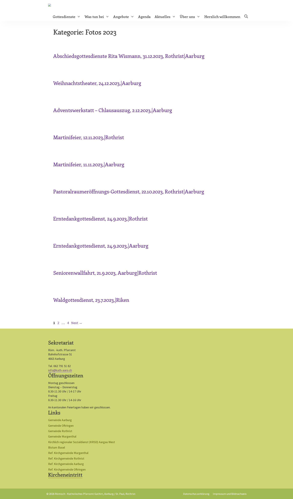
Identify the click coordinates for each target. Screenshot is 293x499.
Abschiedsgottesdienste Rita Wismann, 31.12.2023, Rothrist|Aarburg (128, 56)
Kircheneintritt (65, 474)
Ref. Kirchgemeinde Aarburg (66, 464)
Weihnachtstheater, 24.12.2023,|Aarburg (97, 83)
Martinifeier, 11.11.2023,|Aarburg (88, 164)
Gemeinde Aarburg (60, 420)
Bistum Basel (56, 447)
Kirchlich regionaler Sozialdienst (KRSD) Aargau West (81, 442)
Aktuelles (162, 16)
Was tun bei (94, 16)
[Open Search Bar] (246, 16)
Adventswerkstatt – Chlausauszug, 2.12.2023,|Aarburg (112, 110)
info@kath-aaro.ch (60, 370)
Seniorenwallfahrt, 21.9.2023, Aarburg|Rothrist (105, 272)
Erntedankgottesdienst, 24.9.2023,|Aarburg (100, 245)
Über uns (187, 16)
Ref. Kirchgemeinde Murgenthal (68, 453)
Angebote (121, 16)
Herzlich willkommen (222, 16)
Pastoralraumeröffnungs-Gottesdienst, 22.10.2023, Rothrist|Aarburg (128, 191)
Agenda (144, 16)
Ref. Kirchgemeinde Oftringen (67, 469)
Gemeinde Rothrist (60, 431)
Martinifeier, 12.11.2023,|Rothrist (88, 137)
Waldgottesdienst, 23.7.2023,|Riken (91, 299)
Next (76, 323)
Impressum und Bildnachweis (230, 493)
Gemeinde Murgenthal (62, 436)
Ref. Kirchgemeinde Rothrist (66, 458)
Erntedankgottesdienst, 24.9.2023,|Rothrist (100, 218)
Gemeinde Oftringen (61, 426)
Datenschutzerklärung (196, 493)
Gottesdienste (64, 16)
